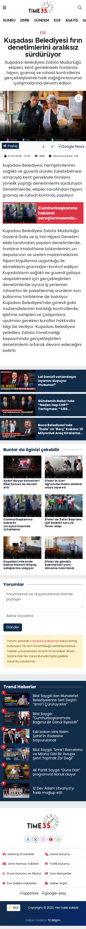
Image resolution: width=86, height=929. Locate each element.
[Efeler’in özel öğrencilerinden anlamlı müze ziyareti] (64, 466)
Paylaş (12, 146)
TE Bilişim (54, 920)
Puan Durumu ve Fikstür (24, 873)
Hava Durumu (60, 854)
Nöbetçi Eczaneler (21, 854)
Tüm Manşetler (60, 873)
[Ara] (79, 8)
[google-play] (54, 894)
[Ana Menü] (4, 7)
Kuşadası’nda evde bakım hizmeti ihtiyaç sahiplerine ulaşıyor (20, 565)
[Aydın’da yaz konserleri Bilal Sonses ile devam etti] (22, 466)
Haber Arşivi (58, 883)
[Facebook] (28, 839)
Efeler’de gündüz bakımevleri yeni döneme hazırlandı (59, 565)
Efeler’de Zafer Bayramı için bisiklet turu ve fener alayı (63, 522)
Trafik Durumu (59, 864)
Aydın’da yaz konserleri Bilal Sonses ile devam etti (21, 484)
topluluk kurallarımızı (45, 641)
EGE (57, 20)
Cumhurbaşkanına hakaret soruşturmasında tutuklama (17, 524)
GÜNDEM (41, 20)
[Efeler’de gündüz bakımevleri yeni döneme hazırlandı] (64, 547)
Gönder (12, 627)
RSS (15, 907)
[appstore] (30, 894)
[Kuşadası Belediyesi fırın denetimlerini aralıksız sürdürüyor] (43, 116)
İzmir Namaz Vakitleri (23, 864)
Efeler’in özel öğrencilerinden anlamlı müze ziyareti (63, 484)
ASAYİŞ (71, 20)
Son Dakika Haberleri (22, 883)
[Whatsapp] (58, 839)
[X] (35, 839)
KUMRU (9, 20)
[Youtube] (50, 839)
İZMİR (24, 20)
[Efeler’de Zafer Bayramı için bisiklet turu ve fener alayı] (64, 505)
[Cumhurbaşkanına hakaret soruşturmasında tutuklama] (22, 505)
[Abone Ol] (71, 146)
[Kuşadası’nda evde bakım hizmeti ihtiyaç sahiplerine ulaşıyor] (22, 547)
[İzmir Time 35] (41, 8)
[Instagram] (43, 839)
